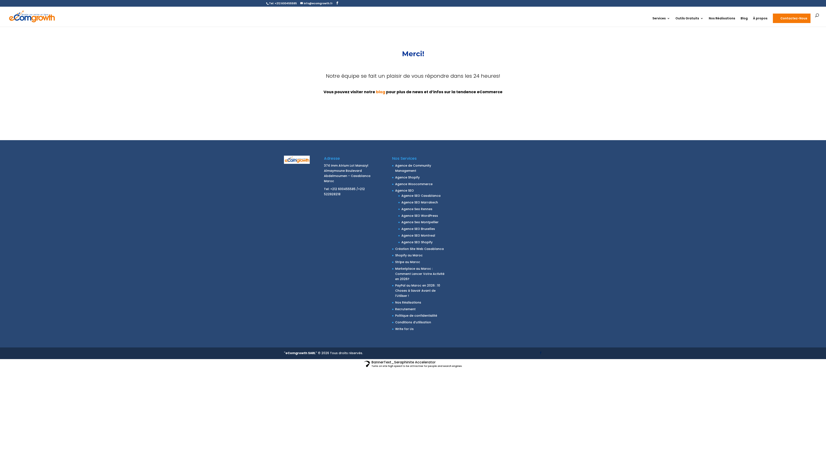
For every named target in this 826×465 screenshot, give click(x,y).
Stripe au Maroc (407, 262)
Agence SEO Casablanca (421, 196)
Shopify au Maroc (409, 255)
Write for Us (404, 329)
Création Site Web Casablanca (419, 249)
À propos (760, 18)
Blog (744, 18)
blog (380, 92)
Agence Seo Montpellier (420, 222)
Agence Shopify (407, 177)
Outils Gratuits (687, 18)
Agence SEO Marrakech (419, 202)
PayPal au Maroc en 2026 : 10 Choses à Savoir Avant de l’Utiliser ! (417, 290)
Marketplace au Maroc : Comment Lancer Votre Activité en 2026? (419, 274)
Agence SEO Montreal (418, 235)
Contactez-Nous (793, 18)
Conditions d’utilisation (413, 322)
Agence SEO (404, 190)
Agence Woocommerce (414, 184)
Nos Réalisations (722, 18)
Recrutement (405, 309)
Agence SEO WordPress (419, 216)
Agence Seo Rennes (416, 209)
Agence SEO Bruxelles (418, 229)
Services (659, 18)
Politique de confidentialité (416, 315)
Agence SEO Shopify (417, 242)
